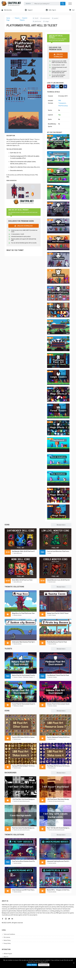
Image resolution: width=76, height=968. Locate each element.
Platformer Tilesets (28, 677)
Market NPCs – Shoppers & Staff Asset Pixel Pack (58, 890)
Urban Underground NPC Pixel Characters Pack (24, 890)
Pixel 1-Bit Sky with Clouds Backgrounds (58, 828)
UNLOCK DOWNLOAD (25, 226)
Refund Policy (7, 940)
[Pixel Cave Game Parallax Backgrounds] (21, 815)
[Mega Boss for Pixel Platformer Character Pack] (21, 601)
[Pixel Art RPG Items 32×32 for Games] (21, 725)
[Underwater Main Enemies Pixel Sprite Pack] (21, 629)
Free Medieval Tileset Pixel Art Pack (58, 675)
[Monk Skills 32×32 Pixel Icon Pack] (21, 567)
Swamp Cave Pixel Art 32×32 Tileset (57, 613)
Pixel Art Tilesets (18, 677)
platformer (37, 21)
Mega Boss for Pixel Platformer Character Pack (24, 613)
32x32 (35, 18)
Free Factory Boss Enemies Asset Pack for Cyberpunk (24, 861)
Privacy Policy (7, 943)
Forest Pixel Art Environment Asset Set (24, 704)
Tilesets (17, 18)
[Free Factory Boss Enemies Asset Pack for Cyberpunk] (21, 849)
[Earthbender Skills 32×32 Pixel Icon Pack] (21, 539)
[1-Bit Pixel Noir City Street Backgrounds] (21, 787)
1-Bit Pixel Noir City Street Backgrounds (24, 799)
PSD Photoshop (63, 105)
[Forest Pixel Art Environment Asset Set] (21, 691)
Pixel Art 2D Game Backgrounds (22, 801)
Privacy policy (43, 964)
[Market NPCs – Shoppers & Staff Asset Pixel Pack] (55, 877)
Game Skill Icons (18, 553)
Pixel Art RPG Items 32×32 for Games (23, 737)
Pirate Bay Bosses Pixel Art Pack (57, 642)
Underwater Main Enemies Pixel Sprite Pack (24, 642)
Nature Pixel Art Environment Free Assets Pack (24, 675)
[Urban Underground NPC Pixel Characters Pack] (21, 877)
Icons (49, 553)
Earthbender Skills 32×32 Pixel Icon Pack (24, 551)
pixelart (55, 18)
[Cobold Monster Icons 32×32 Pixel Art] (55, 567)
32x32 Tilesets (52, 615)
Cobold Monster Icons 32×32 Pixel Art (58, 580)
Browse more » (61, 525)
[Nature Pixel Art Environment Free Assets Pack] (21, 663)
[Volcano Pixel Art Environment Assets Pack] (55, 691)
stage (46, 21)
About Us (6, 956)
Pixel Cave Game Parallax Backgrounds (24, 828)
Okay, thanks (32, 964)
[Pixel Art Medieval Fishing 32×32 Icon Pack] (55, 725)
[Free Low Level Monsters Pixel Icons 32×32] (55, 539)
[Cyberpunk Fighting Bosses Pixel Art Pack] (55, 849)
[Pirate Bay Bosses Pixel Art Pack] (55, 629)
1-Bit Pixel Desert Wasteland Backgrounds (58, 799)
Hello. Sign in (52, 10)
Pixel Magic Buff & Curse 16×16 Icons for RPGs (58, 766)
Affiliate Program (8, 953)
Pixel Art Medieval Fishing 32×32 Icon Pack (58, 737)
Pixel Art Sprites (52, 643)
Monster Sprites (18, 615)
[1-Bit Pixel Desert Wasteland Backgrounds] (55, 787)
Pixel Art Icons (52, 581)
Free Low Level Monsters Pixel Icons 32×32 (58, 551)
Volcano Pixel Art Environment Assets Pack (58, 704)
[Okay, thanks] (74, 963)
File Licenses (7, 937)
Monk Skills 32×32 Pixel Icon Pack (22, 580)
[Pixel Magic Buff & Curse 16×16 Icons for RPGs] (55, 753)
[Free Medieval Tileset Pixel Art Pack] (55, 663)
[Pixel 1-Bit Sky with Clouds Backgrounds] (55, 815)
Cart (73, 10)
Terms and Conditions (9, 934)
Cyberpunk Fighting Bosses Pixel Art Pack (58, 861)
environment (45, 18)
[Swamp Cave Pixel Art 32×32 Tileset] (55, 601)
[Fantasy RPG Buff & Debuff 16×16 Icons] (21, 753)
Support (30, 10)
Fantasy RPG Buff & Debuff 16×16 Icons (24, 766)
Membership (8, 10)
